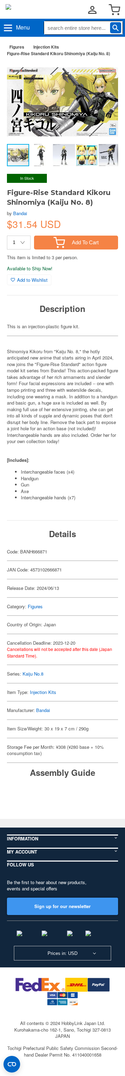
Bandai (20, 213)
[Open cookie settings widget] (11, 1064)
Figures (16, 47)
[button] (105, 72)
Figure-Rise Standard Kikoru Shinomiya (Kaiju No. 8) (58, 53)
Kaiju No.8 (33, 673)
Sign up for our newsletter (62, 906)
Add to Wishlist (32, 280)
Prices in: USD (62, 953)
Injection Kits (46, 47)
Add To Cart (85, 242)
